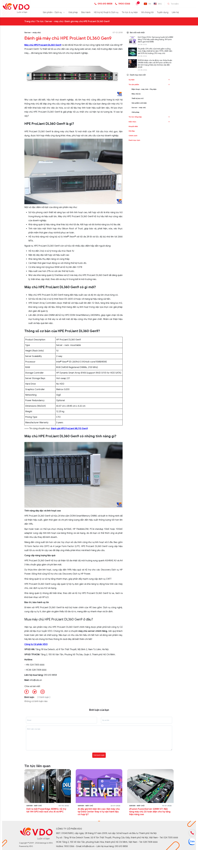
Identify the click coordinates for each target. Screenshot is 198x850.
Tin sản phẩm (134, 84)
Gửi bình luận (99, 755)
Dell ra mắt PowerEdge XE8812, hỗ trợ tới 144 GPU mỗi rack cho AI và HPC (46, 810)
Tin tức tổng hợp (135, 117)
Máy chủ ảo (136, 94)
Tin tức (40, 21)
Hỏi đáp (132, 131)
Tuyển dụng (162, 12)
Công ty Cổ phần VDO (36, 644)
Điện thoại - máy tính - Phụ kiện (144, 89)
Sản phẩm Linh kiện (139, 103)
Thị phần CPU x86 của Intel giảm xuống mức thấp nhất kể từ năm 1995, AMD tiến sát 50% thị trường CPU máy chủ (155, 51)
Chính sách (133, 136)
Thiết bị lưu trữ (137, 98)
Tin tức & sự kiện (130, 12)
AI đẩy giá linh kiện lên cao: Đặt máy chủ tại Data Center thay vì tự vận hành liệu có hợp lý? (99, 812)
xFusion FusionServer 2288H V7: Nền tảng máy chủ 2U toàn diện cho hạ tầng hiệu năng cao (149, 812)
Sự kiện (131, 80)
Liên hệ (175, 12)
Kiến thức (132, 122)
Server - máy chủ (54, 21)
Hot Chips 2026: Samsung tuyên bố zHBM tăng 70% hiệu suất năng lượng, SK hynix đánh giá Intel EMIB (155, 39)
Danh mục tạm (134, 140)
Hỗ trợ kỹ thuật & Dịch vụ (106, 12)
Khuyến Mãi (133, 126)
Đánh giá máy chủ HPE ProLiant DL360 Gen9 (87, 21)
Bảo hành (86, 12)
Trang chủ (29, 21)
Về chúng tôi (147, 12)
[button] (169, 79)
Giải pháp (73, 12)
